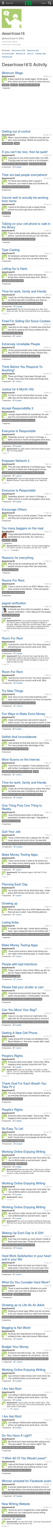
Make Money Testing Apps (20, 854)
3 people (19, 306)
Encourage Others (14, 509)
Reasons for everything (17, 557)
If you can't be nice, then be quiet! (25, 151)
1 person (18, 336)
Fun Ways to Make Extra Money (23, 713)
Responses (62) (33, 50)
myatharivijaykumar (11, 606)
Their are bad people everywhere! (24, 174)
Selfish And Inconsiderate (19, 736)
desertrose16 (8, 76)
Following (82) (7, 56)
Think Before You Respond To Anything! (22, 368)
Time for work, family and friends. (24, 291)
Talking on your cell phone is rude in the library (26, 225)
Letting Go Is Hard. (15, 268)
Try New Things (12, 690)
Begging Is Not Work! (16, 1327)
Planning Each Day (15, 884)
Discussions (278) (18, 50)
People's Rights (12, 1055)
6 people (19, 1248)
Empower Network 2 (15, 460)
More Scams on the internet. (21, 759)
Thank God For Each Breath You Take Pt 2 (24, 1085)
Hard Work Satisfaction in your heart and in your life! (26, 1257)
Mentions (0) (20, 53)
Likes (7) (30, 53)
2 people (18, 400)
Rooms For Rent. (13, 580)
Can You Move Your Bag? (19, 1009)
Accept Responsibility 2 (17, 408)
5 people (18, 167)
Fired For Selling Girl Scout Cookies (26, 321)
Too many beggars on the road (22, 528)
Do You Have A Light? (17, 1435)
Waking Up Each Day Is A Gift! (23, 1232)
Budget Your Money (15, 1346)
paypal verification (14, 603)
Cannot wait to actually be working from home (25, 199)
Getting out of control (16, 131)
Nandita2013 (8, 531)
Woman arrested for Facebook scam (26, 1480)
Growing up (9, 903)
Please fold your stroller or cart (22, 987)
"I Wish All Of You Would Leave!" (24, 1458)
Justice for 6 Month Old (17, 389)
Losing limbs (10, 922)
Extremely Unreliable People (21, 344)
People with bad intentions (19, 964)
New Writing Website (16, 1503)
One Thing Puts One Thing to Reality (22, 807)
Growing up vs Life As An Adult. (23, 1305)
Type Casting (11, 249)
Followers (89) (40, 53)
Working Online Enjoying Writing (23, 1151)
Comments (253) (8, 53)
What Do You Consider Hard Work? (26, 1282)
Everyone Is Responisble (19, 431)
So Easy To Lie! (12, 1128)
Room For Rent (12, 638)
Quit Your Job (11, 831)
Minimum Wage (12, 72)
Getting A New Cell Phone (19, 1032)
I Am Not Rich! (12, 1388)
